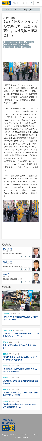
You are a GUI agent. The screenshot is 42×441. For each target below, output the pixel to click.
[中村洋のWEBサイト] (29, 281)
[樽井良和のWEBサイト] (29, 269)
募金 (7, 44)
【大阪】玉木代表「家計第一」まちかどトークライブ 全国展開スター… (21, 405)
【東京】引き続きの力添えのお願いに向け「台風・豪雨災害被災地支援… (20, 358)
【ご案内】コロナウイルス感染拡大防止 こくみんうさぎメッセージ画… (21, 334)
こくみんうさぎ (11, 42)
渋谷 (22, 42)
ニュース (18, 10)
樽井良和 (9, 47)
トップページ (7, 10)
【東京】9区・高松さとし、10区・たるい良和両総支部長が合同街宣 (20, 393)
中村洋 (18, 47)
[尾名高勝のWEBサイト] (29, 256)
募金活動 (15, 44)
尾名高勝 (25, 44)
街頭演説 (30, 42)
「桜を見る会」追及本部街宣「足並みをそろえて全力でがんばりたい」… (20, 370)
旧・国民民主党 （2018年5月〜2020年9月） (6, 3)
